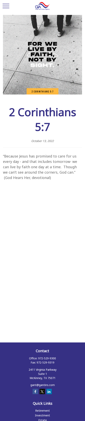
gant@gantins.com (42, 385)
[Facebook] (35, 391)
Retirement (42, 410)
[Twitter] (42, 391)
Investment (42, 415)
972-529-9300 (47, 358)
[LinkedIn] (49, 391)
